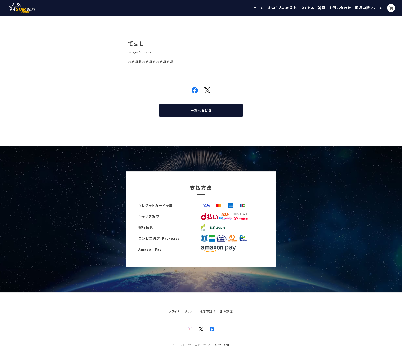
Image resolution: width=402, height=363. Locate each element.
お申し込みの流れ (282, 8)
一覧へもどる (201, 110)
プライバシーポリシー (182, 311)
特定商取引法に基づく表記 (216, 311)
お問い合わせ (340, 8)
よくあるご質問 (313, 8)
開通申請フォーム (369, 8)
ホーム (258, 8)
